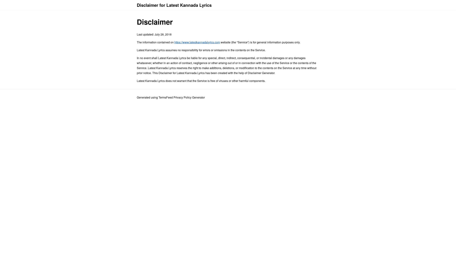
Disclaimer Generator (261, 73)
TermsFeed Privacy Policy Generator (182, 97)
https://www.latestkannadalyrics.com (197, 42)
